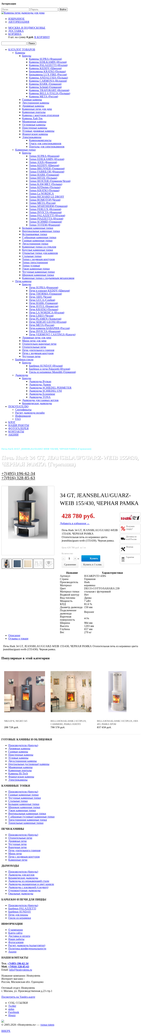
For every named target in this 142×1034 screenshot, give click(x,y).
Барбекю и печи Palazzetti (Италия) (49, 368)
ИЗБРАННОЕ (16, 18)
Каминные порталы (34, 112)
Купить (94, 558)
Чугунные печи (31, 356)
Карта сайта (15, 932)
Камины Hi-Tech (18, 773)
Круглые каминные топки (37, 249)
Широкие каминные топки (38, 274)
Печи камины (23, 281)
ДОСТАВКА (16, 30)
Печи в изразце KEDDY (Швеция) (49, 290)
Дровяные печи (17, 841)
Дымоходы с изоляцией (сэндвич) (28, 887)
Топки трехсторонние (35, 262)
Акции (12, 951)
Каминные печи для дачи (37, 109)
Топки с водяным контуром (38, 259)
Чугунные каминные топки (38, 271)
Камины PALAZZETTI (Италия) (48, 65)
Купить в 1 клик (92, 564)
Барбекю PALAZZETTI (22, 908)
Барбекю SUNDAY (19, 911)
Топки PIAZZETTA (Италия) (46, 218)
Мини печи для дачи (34, 340)
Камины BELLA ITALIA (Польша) (49, 93)
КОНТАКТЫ (16, 431)
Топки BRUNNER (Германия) (47, 168)
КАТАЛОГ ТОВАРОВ (21, 49)
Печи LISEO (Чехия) (41, 315)
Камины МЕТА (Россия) (43, 96)
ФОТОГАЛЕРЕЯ (18, 428)
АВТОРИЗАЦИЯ (18, 21)
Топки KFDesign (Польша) (44, 187)
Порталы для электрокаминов (46, 146)
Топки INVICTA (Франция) (45, 212)
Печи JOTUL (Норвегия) (43, 306)
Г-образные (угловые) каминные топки (31, 816)
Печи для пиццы (18, 914)
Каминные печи (17, 859)
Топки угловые (31, 265)
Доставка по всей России (131, 537)
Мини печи (15, 853)
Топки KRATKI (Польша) (44, 190)
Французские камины (35, 134)
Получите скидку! (130, 527)
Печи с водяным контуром (38, 353)
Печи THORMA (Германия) (45, 293)
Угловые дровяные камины (38, 130)
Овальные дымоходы (20, 893)
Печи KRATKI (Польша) (43, 309)
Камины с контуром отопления (40, 115)
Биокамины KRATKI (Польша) (47, 71)
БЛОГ (11, 422)
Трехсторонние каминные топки (27, 819)
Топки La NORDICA (41, 193)
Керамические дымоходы (37, 403)
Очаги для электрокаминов (45, 143)
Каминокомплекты (40, 140)
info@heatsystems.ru (20, 969)
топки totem (47, 1024)
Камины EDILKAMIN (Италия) (48, 62)
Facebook (13, 1012)
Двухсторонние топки (35, 243)
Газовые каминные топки (37, 240)
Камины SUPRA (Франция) (45, 58)
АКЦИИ (13, 434)
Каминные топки (25, 149)
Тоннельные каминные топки (25, 822)
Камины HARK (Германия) (45, 83)
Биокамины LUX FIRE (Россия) (48, 74)
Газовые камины (32, 99)
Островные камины (34, 124)
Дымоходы (21, 375)
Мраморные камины (34, 121)
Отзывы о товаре (18, 638)
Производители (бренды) (23, 745)
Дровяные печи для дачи (36, 337)
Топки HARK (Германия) (44, 174)
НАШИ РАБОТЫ (18, 425)
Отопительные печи (34, 346)
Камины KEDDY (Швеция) (45, 68)
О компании (15, 929)
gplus (11, 1009)
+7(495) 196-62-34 (18, 473)
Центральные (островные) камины (28, 764)
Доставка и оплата (19, 935)
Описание (14, 635)
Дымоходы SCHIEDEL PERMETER (50, 387)
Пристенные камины (34, 127)
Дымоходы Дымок (40, 384)
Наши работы (16, 939)
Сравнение (70, 564)
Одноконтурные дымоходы (24, 890)
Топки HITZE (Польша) (43, 177)
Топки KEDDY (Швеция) (44, 165)
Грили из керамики (19, 917)
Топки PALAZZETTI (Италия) (47, 215)
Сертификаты (23, 409)
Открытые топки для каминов (40, 253)
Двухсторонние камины (22, 760)
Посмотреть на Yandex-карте (18, 996)
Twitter (12, 1005)
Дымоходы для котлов (21, 874)
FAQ (18, 418)
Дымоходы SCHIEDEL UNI (45, 390)
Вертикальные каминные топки (41, 231)
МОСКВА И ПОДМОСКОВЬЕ (26, 27)
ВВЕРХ (5, 1030)
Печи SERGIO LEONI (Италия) (47, 321)
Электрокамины (31, 137)
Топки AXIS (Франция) (43, 162)
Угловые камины (18, 757)
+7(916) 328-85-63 (18, 477)
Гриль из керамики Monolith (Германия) (52, 372)
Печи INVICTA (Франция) (44, 331)
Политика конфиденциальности (27, 948)
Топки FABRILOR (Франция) (46, 171)
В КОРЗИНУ (42, 37)
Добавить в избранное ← (75, 523)
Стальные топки (32, 256)
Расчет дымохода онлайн (30, 412)
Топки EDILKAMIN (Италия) (46, 159)
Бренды (26, 55)
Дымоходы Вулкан (40, 381)
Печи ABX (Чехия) (40, 296)
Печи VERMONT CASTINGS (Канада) (52, 334)
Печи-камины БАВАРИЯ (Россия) (49, 328)
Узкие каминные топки (36, 268)
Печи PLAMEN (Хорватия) (45, 318)
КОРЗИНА (14, 34)
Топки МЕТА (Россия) (42, 202)
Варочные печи (17, 847)
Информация (23, 415)
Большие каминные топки (37, 227)
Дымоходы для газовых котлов (40, 400)
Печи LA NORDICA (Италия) (46, 312)
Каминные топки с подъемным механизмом (48, 278)
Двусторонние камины (35, 102)
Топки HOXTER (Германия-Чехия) (49, 181)
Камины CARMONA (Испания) (48, 80)
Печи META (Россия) (41, 325)
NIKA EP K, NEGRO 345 (15, 721)
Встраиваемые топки (34, 234)
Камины (20, 52)
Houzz (12, 1015)
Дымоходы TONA (40, 397)
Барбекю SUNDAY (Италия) (46, 365)
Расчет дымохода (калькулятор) (26, 945)
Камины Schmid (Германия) (45, 87)
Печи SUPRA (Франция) (43, 287)
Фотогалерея (15, 942)
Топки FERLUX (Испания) (45, 209)
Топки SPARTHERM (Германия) (48, 206)
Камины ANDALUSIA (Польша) (48, 77)
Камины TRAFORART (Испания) (49, 90)
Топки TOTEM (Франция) (44, 224)
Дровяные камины (33, 105)
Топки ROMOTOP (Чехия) (44, 199)
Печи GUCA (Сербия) (42, 300)
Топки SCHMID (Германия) (45, 221)
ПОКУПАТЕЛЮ (18, 406)
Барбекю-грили (24, 359)
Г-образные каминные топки (39, 237)
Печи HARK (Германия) (43, 303)
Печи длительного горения (38, 350)
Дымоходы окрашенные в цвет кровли (31, 884)
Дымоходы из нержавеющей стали (28, 881)
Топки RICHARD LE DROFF (46, 196)
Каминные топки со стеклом (39, 246)
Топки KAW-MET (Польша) (45, 184)
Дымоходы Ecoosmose (42, 393)
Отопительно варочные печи (39, 343)
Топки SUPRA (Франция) (44, 155)
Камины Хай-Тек (32, 118)
